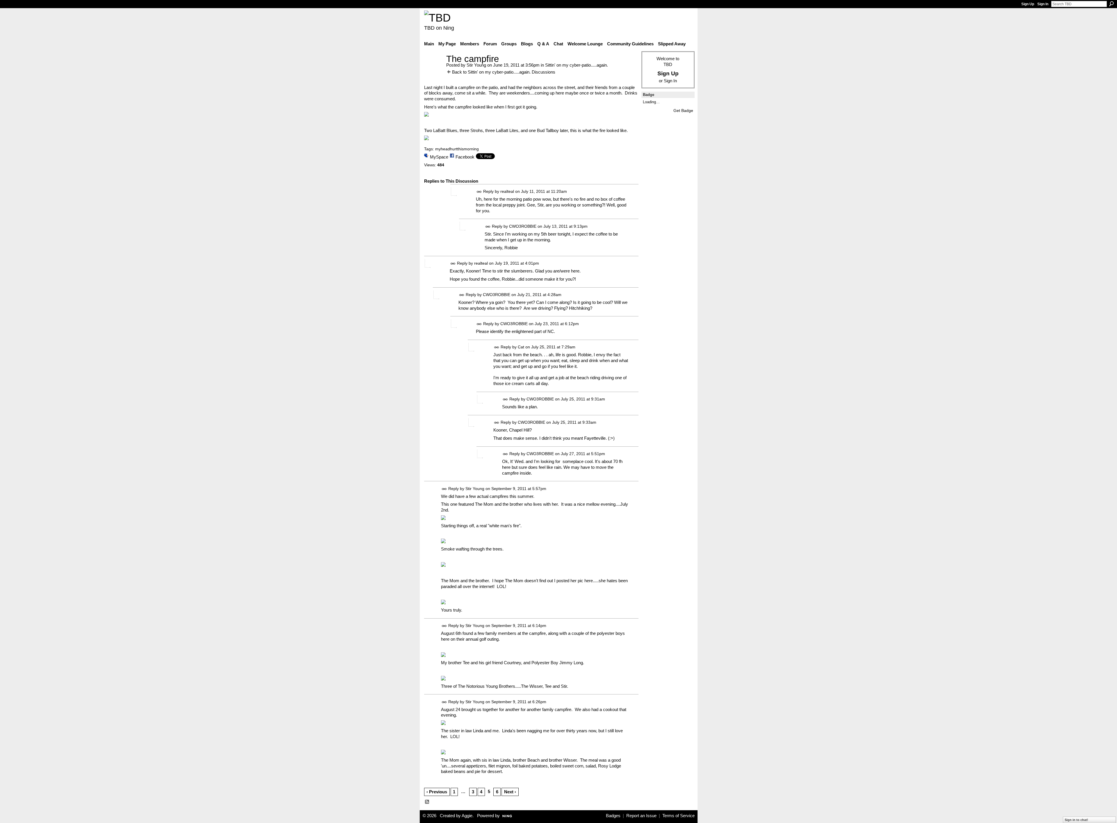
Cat (521, 347)
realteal (507, 191)
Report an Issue (641, 815)
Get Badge (683, 110)
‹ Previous (436, 791)
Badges (613, 815)
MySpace (439, 156)
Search (1111, 3)
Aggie (467, 815)
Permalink (479, 192)
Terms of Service (678, 815)
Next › (510, 791)
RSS (427, 802)
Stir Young (476, 65)
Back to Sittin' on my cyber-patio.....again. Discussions (503, 72)
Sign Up (1027, 4)
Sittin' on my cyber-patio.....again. (576, 65)
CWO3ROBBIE (522, 226)
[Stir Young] (433, 69)
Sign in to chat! (1076, 820)
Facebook (465, 156)
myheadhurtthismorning (457, 149)
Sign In (1042, 4)
